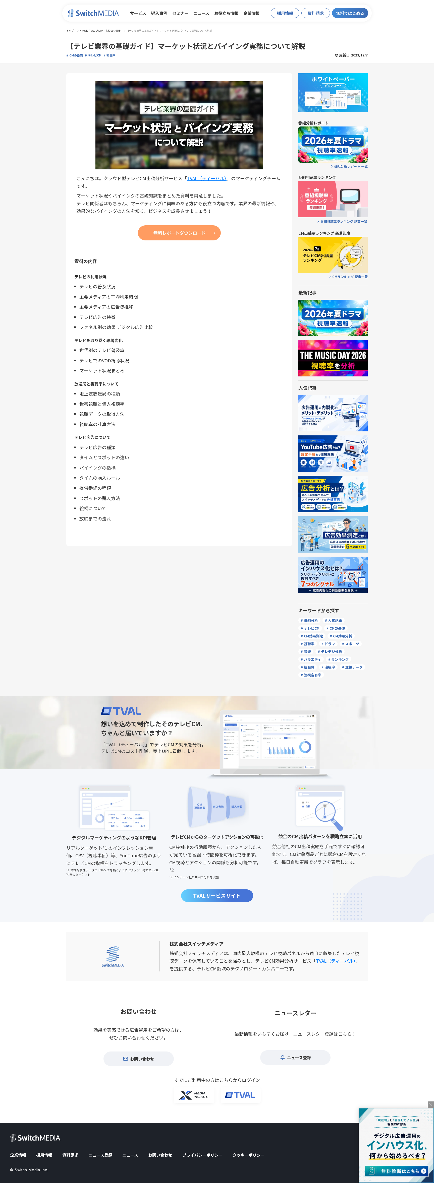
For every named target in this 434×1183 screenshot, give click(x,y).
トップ (70, 30)
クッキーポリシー (249, 1155)
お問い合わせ (160, 1155)
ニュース (201, 13)
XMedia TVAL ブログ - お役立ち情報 (100, 30)
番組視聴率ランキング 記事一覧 (343, 221)
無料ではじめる (350, 13)
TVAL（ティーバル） (336, 960)
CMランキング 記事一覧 (350, 277)
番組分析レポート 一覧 (351, 166)
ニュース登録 (100, 1155)
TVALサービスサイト (217, 895)
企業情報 (251, 13)
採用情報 (44, 1155)
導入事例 (159, 13)
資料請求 (70, 1155)
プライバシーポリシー (202, 1155)
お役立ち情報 (226, 13)
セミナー (180, 13)
